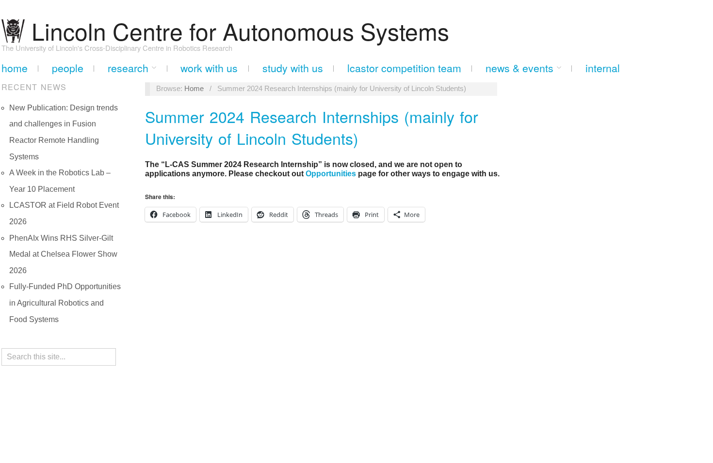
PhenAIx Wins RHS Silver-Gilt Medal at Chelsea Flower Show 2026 (63, 254)
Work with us (209, 68)
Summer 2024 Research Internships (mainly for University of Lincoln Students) (311, 127)
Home (14, 68)
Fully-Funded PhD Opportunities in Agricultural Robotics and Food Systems (65, 302)
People (67, 68)
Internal (602, 68)
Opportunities (331, 174)
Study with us (292, 68)
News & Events (519, 68)
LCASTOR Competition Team (404, 68)
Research (128, 68)
